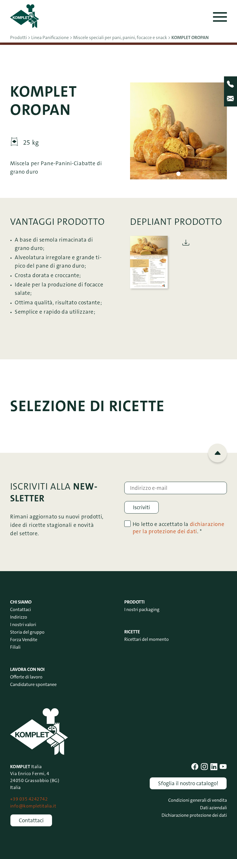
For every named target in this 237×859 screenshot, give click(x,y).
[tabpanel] (178, 130)
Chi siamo (21, 602)
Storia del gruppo (27, 632)
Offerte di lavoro (26, 677)
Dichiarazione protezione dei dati (194, 815)
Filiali (15, 647)
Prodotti (134, 602)
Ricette (132, 632)
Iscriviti (141, 507)
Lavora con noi (27, 669)
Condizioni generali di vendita (197, 800)
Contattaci (20, 609)
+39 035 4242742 (29, 799)
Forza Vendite (23, 640)
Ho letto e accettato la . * (178, 527)
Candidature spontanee (33, 684)
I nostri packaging (142, 609)
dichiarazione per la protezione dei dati (178, 527)
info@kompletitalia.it (33, 806)
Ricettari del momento (146, 639)
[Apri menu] (220, 17)
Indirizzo (18, 617)
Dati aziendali (213, 808)
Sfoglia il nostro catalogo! (188, 783)
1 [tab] (178, 174)
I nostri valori (23, 624)
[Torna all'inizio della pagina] (217, 453)
